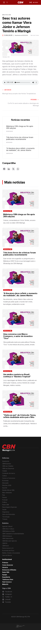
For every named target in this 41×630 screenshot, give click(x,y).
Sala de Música (7, 555)
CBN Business (6, 463)
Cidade (4, 471)
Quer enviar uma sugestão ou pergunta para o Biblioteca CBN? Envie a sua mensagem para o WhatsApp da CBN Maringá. (19, 261)
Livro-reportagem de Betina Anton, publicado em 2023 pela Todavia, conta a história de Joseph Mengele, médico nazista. (20, 382)
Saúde (4, 509)
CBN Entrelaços (7, 536)
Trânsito (4, 519)
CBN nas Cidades (7, 466)
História (5, 567)
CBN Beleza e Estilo (8, 531)
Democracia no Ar (8, 548)
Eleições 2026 (6, 485)
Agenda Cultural (7, 526)
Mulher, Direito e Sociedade (11, 553)
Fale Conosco (7, 582)
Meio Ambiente (7, 492)
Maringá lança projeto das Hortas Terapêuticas (19, 94)
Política (4, 502)
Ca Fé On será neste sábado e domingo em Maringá (23, 104)
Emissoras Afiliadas (9, 570)
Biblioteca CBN (7, 211)
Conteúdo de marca (8, 473)
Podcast (4, 500)
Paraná (4, 497)
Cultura (4, 476)
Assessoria (5, 461)
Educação (5, 483)
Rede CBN (5, 504)
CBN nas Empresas (8, 468)
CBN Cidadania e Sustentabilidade (13, 533)
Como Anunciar (7, 565)
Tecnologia (5, 517)
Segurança (5, 512)
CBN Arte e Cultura (8, 529)
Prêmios (5, 562)
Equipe (4, 574)
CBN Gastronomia (7, 538)
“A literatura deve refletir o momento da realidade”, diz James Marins (20, 149)
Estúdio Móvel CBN (8, 490)
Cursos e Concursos (8, 478)
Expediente (6, 577)
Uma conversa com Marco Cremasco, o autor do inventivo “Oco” (18, 336)
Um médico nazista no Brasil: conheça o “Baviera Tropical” (17, 375)
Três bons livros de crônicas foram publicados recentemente (19, 138)
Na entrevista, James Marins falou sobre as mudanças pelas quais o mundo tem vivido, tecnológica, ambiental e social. (18, 301)
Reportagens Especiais (9, 507)
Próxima (34, 99)
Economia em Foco (8, 550)
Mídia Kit (5, 584)
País (3, 495)
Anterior (7, 90)
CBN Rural (5, 545)
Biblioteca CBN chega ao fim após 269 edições (19, 127)
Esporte (4, 488)
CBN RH (4, 543)
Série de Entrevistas (8, 514)
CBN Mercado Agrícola (9, 541)
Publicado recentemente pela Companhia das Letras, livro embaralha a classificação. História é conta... (20, 423)
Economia (5, 480)
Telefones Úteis (7, 579)
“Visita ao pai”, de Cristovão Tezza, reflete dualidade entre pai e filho (19, 416)
